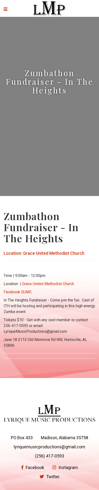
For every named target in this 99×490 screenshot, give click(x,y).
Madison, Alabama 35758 (64, 437)
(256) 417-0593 (49, 455)
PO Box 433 (22, 437)
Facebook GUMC (18, 292)
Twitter (52, 476)
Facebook (34, 467)
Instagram (67, 467)
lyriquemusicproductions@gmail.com (49, 446)
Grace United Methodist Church (48, 283)
